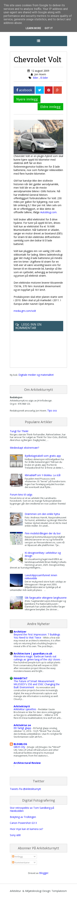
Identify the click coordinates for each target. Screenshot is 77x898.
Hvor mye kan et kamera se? (26, 829)
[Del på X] (39, 90)
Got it (49, 28)
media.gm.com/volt (25, 311)
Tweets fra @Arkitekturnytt (25, 789)
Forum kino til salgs (21, 494)
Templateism (59, 891)
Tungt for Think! (19, 431)
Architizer (20, 631)
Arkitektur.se (22, 725)
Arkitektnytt (22, 706)
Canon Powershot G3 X (23, 823)
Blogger (43, 873)
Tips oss (52, 410)
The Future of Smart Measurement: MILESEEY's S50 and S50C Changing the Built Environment (37, 684)
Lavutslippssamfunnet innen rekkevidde (41, 576)
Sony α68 (15, 835)
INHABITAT (21, 678)
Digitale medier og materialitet (36, 374)
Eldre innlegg (50, 107)
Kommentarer (22, 862)
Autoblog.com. (48, 212)
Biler (36, 77)
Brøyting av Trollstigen (23, 817)
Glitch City (20, 747)
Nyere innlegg (27, 99)
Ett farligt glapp (23, 728)
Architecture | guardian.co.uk (33, 653)
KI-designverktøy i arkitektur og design (43, 554)
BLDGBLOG (20, 744)
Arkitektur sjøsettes (25, 709)
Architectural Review (27, 763)
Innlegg (18, 856)
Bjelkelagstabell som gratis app (43, 455)
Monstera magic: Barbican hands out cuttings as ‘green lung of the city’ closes (37, 658)
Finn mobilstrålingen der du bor (43, 533)
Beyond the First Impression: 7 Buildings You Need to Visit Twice (37, 636)
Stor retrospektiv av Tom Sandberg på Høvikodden (32, 809)
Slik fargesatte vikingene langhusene (46, 597)
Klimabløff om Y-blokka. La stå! (43, 475)
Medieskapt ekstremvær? (24, 447)
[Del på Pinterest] (49, 90)
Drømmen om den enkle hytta (42, 514)
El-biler (44, 77)
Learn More (33, 28)
